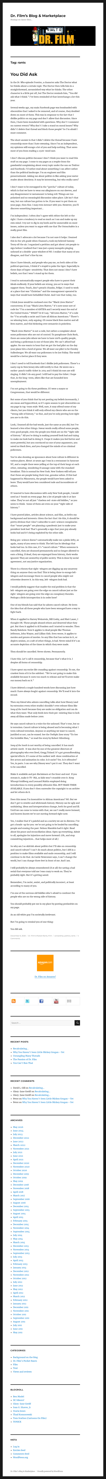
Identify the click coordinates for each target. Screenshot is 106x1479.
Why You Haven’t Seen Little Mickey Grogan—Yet (38, 1052)
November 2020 (21, 1166)
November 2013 (21, 1249)
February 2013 (20, 1264)
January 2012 (19, 1303)
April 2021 (18, 1159)
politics (67, 936)
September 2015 (21, 1210)
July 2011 (17, 1325)
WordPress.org (20, 1457)
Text (15, 1368)
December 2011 (20, 1307)
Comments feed (21, 1453)
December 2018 (21, 1184)
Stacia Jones (19, 1411)
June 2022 (18, 1141)
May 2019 (18, 1181)
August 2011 (19, 1321)
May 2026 (18, 1127)
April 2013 (18, 1260)
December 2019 (21, 1174)
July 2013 (17, 1256)
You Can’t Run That (23, 1063)
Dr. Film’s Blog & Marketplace (38, 16)
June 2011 (18, 1329)
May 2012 (18, 1289)
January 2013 (19, 1267)
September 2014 (21, 1231)
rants (73, 936)
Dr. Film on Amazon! (45, 976)
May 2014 (18, 1238)
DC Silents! (18, 1400)
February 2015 (20, 1220)
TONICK (17, 1421)
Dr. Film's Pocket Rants (37, 936)
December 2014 (21, 1224)
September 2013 (21, 1253)
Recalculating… (21, 1048)
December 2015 (21, 1206)
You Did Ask (23, 74)
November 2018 (21, 1188)
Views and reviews (22, 1371)
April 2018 (18, 1192)
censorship (59, 936)
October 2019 (20, 1177)
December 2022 (21, 1138)
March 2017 (19, 1195)
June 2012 (18, 1285)
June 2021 (18, 1156)
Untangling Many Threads (26, 1055)
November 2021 (21, 1148)
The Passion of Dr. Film (25, 1059)
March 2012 (19, 1296)
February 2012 (20, 1300)
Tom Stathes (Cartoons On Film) (30, 1418)
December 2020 (21, 1163)
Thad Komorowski (22, 1414)
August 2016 (19, 1202)
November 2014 (21, 1228)
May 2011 (17, 1332)
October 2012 (19, 1278)
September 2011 (21, 1318)
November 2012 (21, 1275)
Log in (16, 1446)
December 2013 (21, 1246)
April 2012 (18, 1293)
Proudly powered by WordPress (50, 1471)
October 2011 (19, 1314)
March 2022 (19, 1145)
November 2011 (21, 1311)
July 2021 (17, 1152)
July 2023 (17, 1134)
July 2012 (17, 1282)
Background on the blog (25, 1357)
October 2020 (20, 1170)
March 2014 (19, 1242)
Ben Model (18, 1396)
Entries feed (19, 1450)
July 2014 (17, 1235)
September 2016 (21, 1199)
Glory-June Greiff (22, 1403)
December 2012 (21, 1271)
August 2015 (19, 1213)
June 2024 (18, 1130)
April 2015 (18, 1217)
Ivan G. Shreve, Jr (22, 1407)
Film (50, 936)
